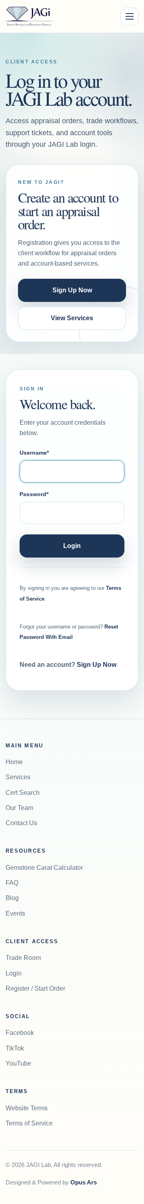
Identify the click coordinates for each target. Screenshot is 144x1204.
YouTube (18, 1063)
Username (34, 452)
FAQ (12, 882)
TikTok (15, 1048)
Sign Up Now (72, 290)
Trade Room (23, 957)
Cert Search (23, 792)
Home (14, 762)
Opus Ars (83, 1182)
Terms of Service (29, 1123)
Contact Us (21, 823)
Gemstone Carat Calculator (44, 867)
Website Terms (27, 1108)
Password (34, 494)
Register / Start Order (35, 988)
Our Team (19, 807)
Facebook (20, 1032)
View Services (72, 318)
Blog (12, 898)
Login (72, 545)
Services (18, 777)
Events (15, 913)
